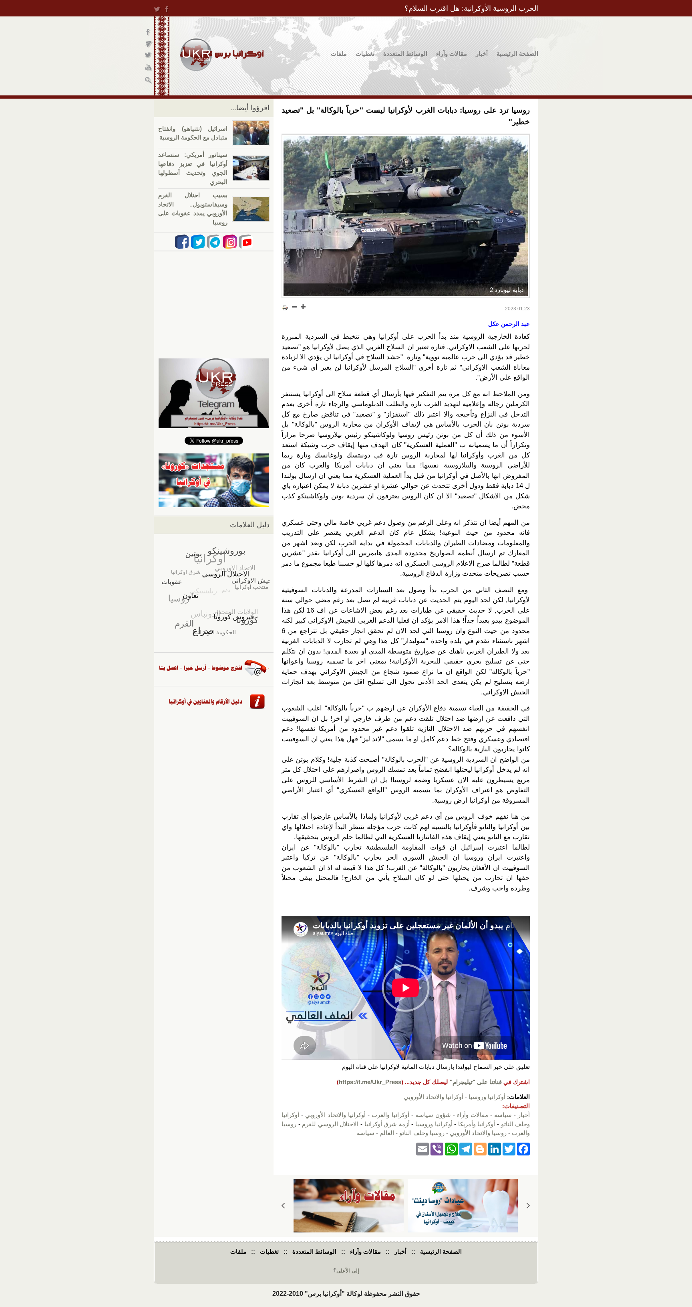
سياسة (503, 1114)
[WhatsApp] (451, 1149)
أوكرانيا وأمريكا (476, 1124)
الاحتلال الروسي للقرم (330, 1124)
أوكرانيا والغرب (390, 1114)
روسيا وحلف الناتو (422, 1132)
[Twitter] (509, 1149)
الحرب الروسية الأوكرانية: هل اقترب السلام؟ (471, 8)
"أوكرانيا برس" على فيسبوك (149, 32)
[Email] (422, 1149)
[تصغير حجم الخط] (295, 306)
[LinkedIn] (494, 1149)
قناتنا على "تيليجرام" (476, 1081)
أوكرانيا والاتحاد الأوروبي (433, 1096)
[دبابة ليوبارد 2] (406, 216)
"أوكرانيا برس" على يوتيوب (149, 68)
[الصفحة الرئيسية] (222, 54)
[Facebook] (523, 1149)
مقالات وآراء (451, 53)
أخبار (482, 53)
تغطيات (365, 53)
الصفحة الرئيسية (517, 53)
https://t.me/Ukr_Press (370, 1081)
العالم (387, 1132)
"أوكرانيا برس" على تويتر (149, 56)
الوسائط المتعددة (405, 53)
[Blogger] (480, 1149)
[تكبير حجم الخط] (303, 306)
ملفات (339, 53)
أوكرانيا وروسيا (487, 1096)
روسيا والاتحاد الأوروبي (478, 1132)
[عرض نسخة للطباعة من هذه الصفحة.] (285, 307)
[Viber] (436, 1149)
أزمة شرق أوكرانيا (387, 1124)
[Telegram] (465, 1149)
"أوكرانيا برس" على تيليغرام (149, 44)
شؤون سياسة (433, 1114)
